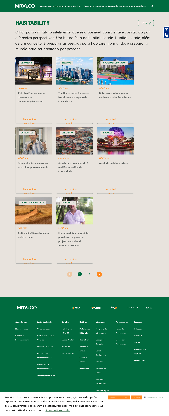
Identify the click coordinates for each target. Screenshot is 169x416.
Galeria (137, 342)
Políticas (99, 362)
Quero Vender (68, 340)
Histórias (77, 6)
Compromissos (43, 329)
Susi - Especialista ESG (46, 375)
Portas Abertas (68, 353)
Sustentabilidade (63, 6)
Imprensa (127, 6)
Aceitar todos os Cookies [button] (119, 397)
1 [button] (79, 274)
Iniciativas (66, 346)
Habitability (84, 340)
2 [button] (89, 274)
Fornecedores (114, 6)
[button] (153, 397)
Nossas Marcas (21, 329)
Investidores (139, 6)
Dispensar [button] (136, 397)
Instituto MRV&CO (45, 346)
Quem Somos (46, 6)
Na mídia (138, 336)
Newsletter (84, 368)
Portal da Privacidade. (58, 410)
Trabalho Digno (102, 390)
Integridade (100, 6)
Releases (138, 329)
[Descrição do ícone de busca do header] (152, 6)
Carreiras (88, 6)
